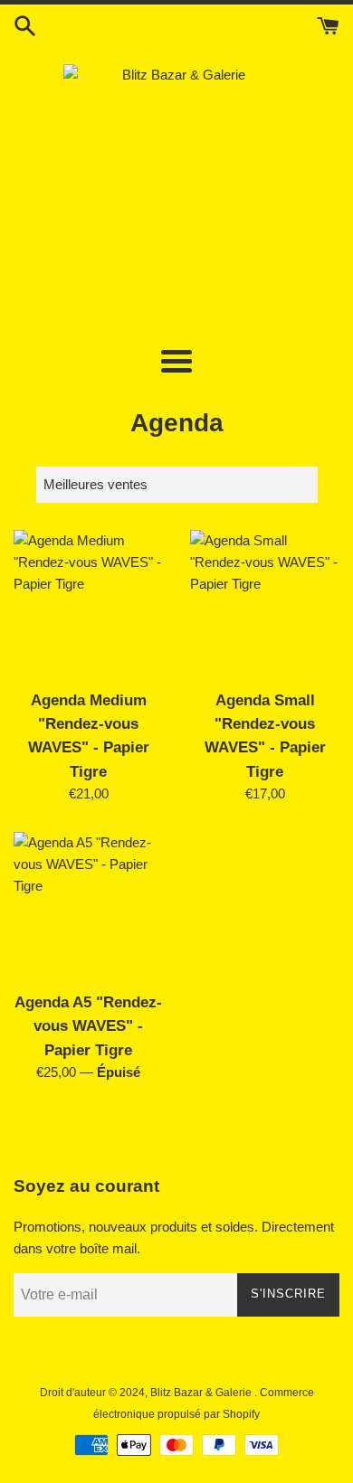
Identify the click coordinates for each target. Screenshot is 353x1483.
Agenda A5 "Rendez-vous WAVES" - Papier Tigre (88, 1026)
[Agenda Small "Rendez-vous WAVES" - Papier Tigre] (264, 604)
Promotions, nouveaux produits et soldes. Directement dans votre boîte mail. (174, 1237)
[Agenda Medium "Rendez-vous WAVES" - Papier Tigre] (88, 604)
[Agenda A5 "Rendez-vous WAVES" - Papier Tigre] (88, 906)
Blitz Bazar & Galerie (201, 1392)
